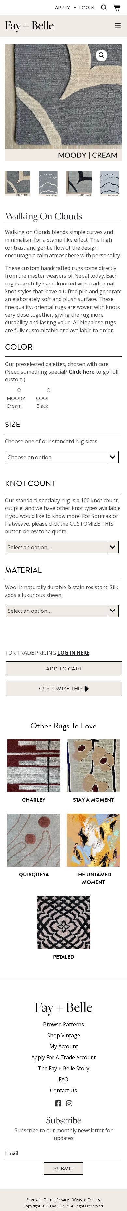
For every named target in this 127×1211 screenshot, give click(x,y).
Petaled (63, 957)
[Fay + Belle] (29, 29)
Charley (33, 800)
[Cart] (116, 8)
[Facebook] (58, 1103)
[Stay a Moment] (93, 788)
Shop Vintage (63, 1035)
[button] (101, 55)
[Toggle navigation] (118, 25)
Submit (63, 1168)
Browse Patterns (63, 1024)
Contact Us (63, 1090)
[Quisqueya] (33, 863)
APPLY (62, 7)
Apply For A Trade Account (63, 1057)
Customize (61, 689)
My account (63, 1046)
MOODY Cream (13, 402)
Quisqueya (34, 875)
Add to (64, 669)
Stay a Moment (93, 800)
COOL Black (42, 402)
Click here (82, 371)
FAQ (63, 1079)
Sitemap (33, 1199)
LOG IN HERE (73, 652)
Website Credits (86, 1199)
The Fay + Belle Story (63, 1068)
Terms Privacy (56, 1199)
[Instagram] (69, 1103)
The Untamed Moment (93, 878)
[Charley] (33, 788)
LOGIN (86, 7)
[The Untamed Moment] (93, 863)
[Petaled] (63, 945)
